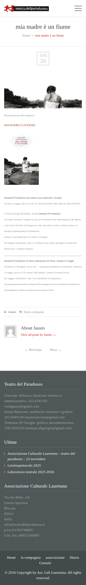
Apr (43, 55)
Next (55, 350)
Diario (74, 558)
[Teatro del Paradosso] (26, 8)
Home (26, 35)
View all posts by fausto (38, 334)
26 (43, 61)
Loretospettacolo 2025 (24, 465)
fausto (12, 312)
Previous (33, 350)
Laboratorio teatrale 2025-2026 (31, 472)
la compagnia (31, 558)
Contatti (45, 563)
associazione (55, 558)
